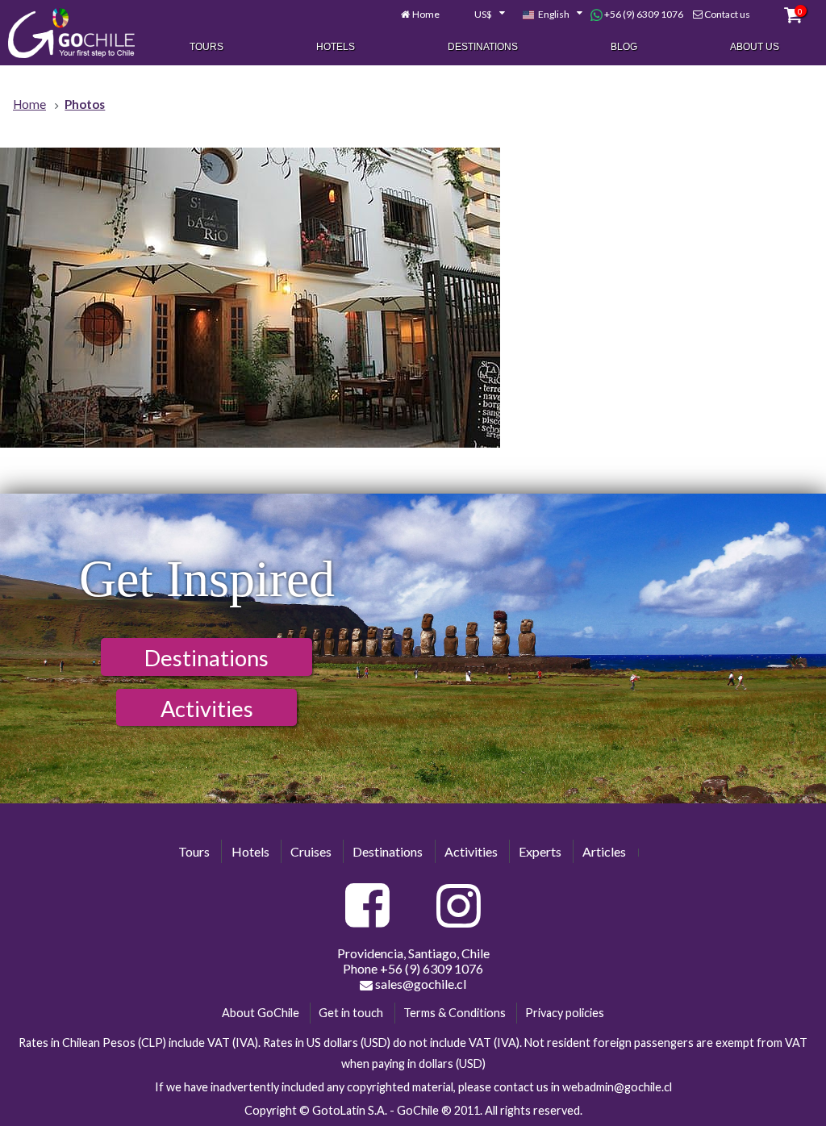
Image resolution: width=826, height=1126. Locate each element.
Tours (206, 46)
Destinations (483, 46)
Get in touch (351, 1013)
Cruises (311, 851)
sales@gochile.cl (419, 983)
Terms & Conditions (454, 1013)
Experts (540, 851)
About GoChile (260, 1013)
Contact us (727, 14)
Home (426, 14)
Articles (604, 851)
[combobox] (480, 14)
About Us (754, 46)
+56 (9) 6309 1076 (643, 14)
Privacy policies (564, 1013)
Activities (207, 708)
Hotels (335, 46)
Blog (624, 46)
